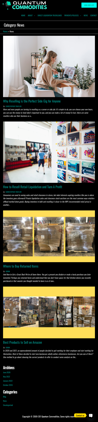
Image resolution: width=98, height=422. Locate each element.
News (86, 15)
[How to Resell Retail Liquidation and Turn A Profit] (49, 151)
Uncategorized (8, 405)
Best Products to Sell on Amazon (22, 342)
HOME (23, 15)
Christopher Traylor (13, 106)
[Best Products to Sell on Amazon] (49, 312)
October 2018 (8, 385)
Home (5, 31)
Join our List (89, 5)
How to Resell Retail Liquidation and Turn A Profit (32, 186)
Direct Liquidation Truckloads (50, 15)
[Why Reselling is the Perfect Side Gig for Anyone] (49, 66)
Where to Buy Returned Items (20, 266)
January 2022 (8, 380)
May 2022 (6, 376)
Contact (93, 15)
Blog (4, 396)
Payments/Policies (71, 15)
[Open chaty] (90, 415)
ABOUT (30, 15)
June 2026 (6, 372)
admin (8, 271)
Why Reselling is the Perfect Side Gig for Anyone (32, 101)
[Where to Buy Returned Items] (49, 236)
